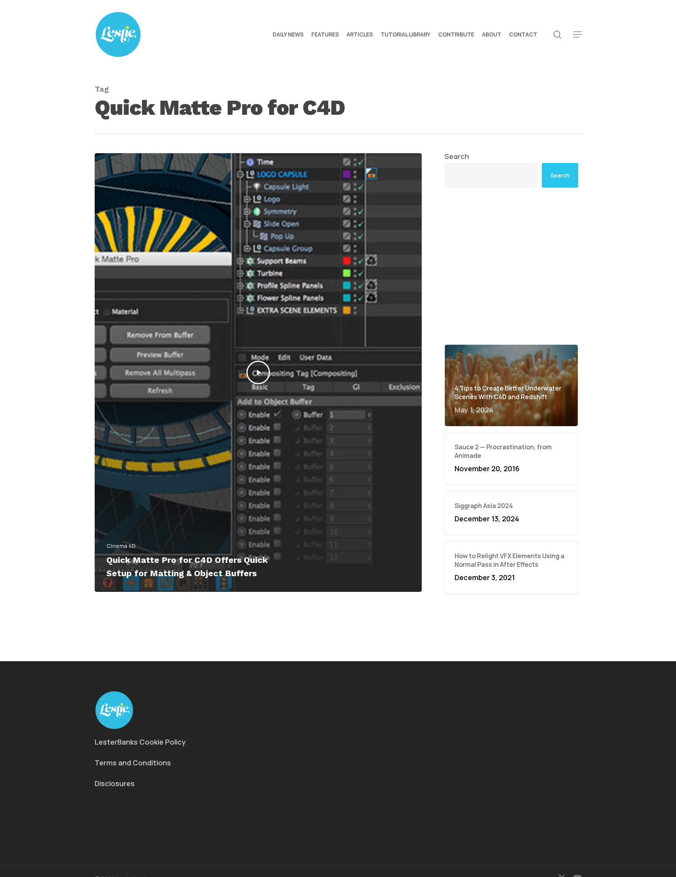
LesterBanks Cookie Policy (140, 742)
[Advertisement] (511, 266)
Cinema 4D (121, 546)
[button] (577, 35)
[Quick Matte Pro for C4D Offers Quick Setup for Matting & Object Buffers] (258, 372)
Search (456, 156)
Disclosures (115, 783)
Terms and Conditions (133, 762)
